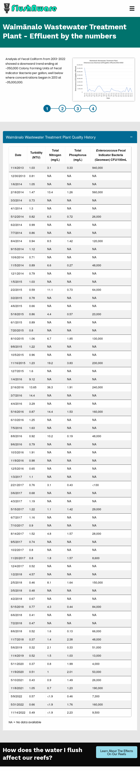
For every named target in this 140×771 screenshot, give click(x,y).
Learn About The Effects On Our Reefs (116, 752)
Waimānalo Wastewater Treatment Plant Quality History (51, 137)
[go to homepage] (30, 8)
